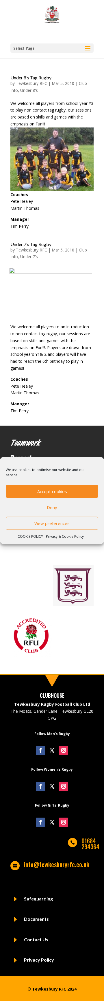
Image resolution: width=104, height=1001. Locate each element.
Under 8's (29, 90)
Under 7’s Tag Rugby (30, 244)
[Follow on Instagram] (63, 750)
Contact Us (36, 939)
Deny (52, 507)
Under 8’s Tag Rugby (30, 77)
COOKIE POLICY (30, 536)
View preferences (52, 523)
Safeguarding (38, 898)
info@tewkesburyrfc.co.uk (56, 864)
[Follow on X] (52, 750)
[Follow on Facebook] (40, 750)
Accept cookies (52, 491)
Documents (36, 919)
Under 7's (29, 256)
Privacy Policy (39, 959)
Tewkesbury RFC (31, 83)
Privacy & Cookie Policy (65, 536)
